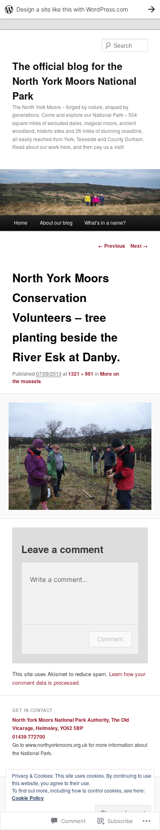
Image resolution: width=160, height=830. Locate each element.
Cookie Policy (28, 798)
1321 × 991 (81, 373)
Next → (139, 245)
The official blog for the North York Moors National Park (74, 80)
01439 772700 (28, 736)
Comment (110, 638)
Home (20, 222)
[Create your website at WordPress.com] (80, 9)
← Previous (111, 245)
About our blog (56, 222)
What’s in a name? (105, 222)
